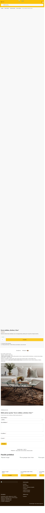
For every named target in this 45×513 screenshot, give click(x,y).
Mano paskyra (25, 485)
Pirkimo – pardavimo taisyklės (28, 487)
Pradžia (2, 8)
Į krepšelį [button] (10, 475)
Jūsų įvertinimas (4, 417)
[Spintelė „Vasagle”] (10, 463)
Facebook (25, 496)
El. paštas (3, 438)
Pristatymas (25, 488)
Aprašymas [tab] (18, 350)
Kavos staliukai (18, 8)
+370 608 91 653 (8, 498)
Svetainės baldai (12, 8)
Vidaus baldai (6, 8)
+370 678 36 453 (8, 500)
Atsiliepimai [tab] (25, 350)
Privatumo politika (26, 491)
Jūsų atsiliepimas (4, 422)
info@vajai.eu (7, 501)
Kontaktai (25, 484)
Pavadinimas (3, 433)
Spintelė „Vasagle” (5, 471)
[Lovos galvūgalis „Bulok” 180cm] (28, 463)
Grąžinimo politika (26, 490)
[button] (42, 2)
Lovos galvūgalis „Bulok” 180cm (26, 471)
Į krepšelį (24, 339)
